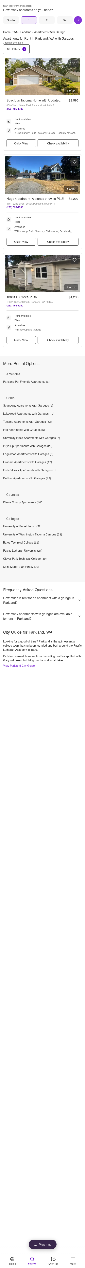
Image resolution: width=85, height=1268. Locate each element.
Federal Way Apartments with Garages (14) (30, 470)
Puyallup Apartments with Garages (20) (27, 446)
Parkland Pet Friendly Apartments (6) (26, 382)
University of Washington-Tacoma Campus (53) (32, 534)
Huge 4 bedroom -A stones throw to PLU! (35, 198)
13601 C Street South (22, 297)
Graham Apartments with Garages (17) (27, 462)
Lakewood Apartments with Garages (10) (29, 413)
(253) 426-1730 (15, 109)
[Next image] (77, 76)
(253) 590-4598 (15, 207)
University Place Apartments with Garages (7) (31, 438)
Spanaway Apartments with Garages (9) (28, 405)
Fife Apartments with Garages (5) (24, 430)
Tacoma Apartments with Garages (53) (27, 422)
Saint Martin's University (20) (21, 567)
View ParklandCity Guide (19, 666)
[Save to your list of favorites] (74, 63)
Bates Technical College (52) (21, 542)
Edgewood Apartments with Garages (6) (28, 454)
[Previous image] (8, 76)
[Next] (78, 20)
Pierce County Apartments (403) (23, 502)
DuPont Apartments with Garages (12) (27, 478)
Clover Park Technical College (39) (25, 558)
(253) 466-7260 (15, 305)
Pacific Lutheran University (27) (22, 550)
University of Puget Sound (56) (22, 526)
